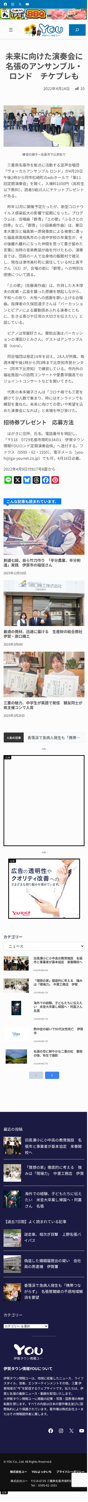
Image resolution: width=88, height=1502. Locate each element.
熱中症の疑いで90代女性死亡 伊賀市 (58, 1031)
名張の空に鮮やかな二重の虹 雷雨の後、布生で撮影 (58, 1053)
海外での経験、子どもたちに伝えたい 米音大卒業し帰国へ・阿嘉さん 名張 (59, 1007)
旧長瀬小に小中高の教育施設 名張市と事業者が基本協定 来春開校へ (58, 960)
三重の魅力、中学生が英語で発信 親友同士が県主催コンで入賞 (43, 705)
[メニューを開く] (10, 30)
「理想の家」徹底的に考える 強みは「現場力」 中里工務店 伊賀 (58, 983)
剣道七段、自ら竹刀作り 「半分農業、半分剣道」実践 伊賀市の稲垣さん (42, 562)
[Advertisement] (44, 800)
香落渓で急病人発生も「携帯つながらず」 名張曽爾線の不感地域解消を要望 (53, 737)
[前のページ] (36, 1075)
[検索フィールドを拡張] (77, 30)
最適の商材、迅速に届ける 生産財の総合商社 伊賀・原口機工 (44, 633)
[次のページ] (52, 1075)
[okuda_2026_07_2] (44, 18)
